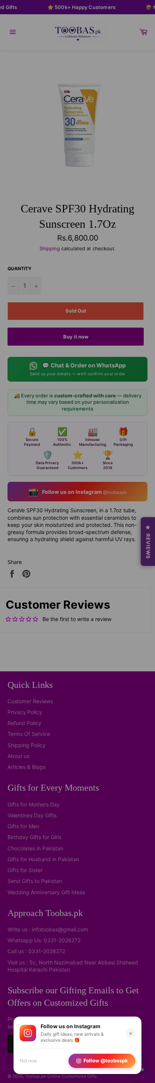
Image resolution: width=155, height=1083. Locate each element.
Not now (28, 1060)
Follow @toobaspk (106, 1060)
